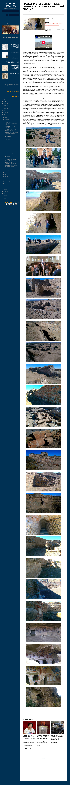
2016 (5, 116)
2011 (5, 193)
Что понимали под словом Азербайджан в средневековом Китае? (14, 46)
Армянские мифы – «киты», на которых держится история (12, 62)
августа (6, 170)
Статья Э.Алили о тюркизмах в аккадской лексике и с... (10, 151)
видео (31, 11)
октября (6, 121)
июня (6, 174)
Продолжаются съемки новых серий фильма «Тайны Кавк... (10, 141)
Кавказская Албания (37, 11)
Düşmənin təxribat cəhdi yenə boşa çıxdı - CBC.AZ (10, 127)
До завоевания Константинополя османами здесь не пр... (10, 123)
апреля (6, 178)
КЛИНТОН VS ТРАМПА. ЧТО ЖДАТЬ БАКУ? (10, 160)
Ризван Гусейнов (13, 85)
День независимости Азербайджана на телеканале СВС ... (11, 145)
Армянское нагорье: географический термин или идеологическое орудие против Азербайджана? (14, 55)
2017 (5, 114)
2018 (5, 112)
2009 (5, 197)
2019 (5, 110)
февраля (7, 181)
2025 (5, 99)
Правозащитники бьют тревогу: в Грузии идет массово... (11, 133)
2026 (5, 97)
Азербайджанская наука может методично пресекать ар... (11, 166)
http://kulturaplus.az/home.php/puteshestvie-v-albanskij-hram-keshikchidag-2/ (37, 31)
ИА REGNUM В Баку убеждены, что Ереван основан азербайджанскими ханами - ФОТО (14, 76)
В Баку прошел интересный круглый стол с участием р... (10, 130)
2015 (5, 186)
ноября (6, 119)
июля (6, 172)
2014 (5, 187)
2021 (5, 107)
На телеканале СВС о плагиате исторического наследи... (10, 154)
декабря (6, 117)
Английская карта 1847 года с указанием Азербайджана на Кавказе (15, 67)
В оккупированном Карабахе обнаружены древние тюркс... (11, 148)
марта (6, 179)
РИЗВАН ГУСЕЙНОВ (10, 4)
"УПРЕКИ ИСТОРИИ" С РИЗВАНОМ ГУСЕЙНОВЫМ (12, 18)
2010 (5, 195)
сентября (7, 169)
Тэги (7, 14)
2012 (5, 191)
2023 (5, 103)
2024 (5, 101)
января (6, 183)
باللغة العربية (16, 14)
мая (6, 176)
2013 (5, 189)
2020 (5, 108)
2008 (5, 198)
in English (11, 14)
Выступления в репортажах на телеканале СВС (10, 136)
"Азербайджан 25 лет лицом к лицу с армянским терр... (10, 139)
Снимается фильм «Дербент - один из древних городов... (10, 157)
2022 (5, 105)
